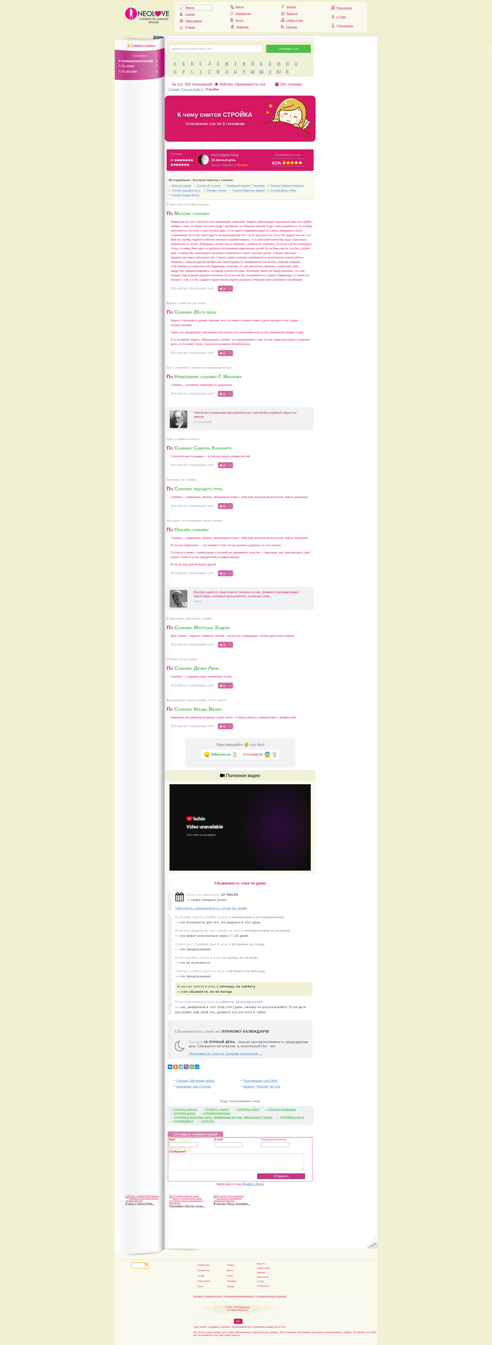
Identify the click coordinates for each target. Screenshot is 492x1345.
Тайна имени (193, 20)
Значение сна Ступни (193, 1086)
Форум (189, 7)
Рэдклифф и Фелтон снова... (187, 1206)
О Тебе (341, 17)
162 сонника (290, 84)
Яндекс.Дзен (253, 1184)
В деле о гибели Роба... (140, 1203)
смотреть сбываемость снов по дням (211, 908)
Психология (344, 8)
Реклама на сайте (213, 1296)
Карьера (291, 27)
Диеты (239, 6)
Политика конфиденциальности (239, 1296)
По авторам (129, 71)
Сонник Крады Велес (186, 195)
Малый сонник (182, 185)
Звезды (291, 6)
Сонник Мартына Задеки (249, 190)
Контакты (198, 1296)
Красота (292, 13)
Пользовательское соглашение (271, 1296)
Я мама (190, 27)
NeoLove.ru (244, 1307)
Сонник (190, 14)
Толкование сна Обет (260, 1081)
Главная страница (143, 45)
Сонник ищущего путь (186, 190)
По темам (127, 65)
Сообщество (203, 1270)
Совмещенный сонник (137, 60)
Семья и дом (294, 20)
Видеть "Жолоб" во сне (261, 1086)
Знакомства (243, 13)
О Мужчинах (345, 25)
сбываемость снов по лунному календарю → (226, 1053)
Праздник (242, 27)
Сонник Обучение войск (195, 1081)
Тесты (239, 20)
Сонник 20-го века (209, 185)
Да (226, 288)
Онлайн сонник (216, 190)
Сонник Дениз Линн (283, 190)
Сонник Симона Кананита (287, 185)
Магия (230, 1276)
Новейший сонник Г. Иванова (245, 185)
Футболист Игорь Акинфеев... (231, 1203)
